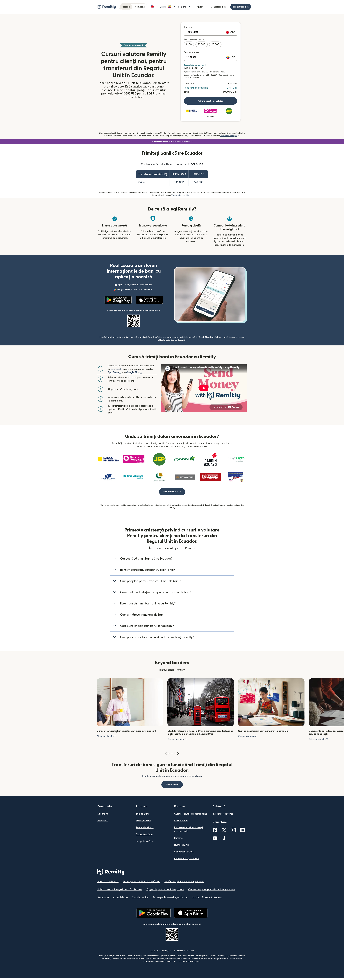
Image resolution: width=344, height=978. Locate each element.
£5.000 (215, 44)
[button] (154, 7)
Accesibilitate (120, 897)
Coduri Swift (181, 821)
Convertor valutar (184, 852)
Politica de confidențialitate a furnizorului (119, 889)
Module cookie (140, 897)
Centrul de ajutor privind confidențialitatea (211, 889)
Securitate (103, 897)
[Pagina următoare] (178, 754)
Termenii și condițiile (229, 136)
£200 (189, 44)
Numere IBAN (181, 845)
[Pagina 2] (172, 753)
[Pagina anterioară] (166, 754)
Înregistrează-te (240, 7)
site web (117, 369)
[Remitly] (107, 7)
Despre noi (103, 814)
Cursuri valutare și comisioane (190, 814)
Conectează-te (218, 7)
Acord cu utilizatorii (108, 881)
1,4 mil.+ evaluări (135, 289)
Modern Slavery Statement (207, 897)
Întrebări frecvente (223, 814)
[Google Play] (118, 300)
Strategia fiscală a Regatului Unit (170, 897)
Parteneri (179, 838)
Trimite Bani (142, 814)
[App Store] (149, 300)
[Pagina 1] (169, 753)
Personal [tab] (126, 7)
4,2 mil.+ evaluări (135, 285)
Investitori (102, 821)
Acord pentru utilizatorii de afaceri (141, 881)
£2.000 (201, 44)
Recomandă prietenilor (186, 858)
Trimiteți (188, 27)
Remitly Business (145, 827)
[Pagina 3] (174, 753)
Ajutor (200, 7)
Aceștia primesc (191, 52)
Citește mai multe (106, 736)
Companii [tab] (140, 7)
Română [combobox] (182, 7)
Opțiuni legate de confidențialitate (165, 889)
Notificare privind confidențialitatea (184, 881)
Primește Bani (143, 821)
